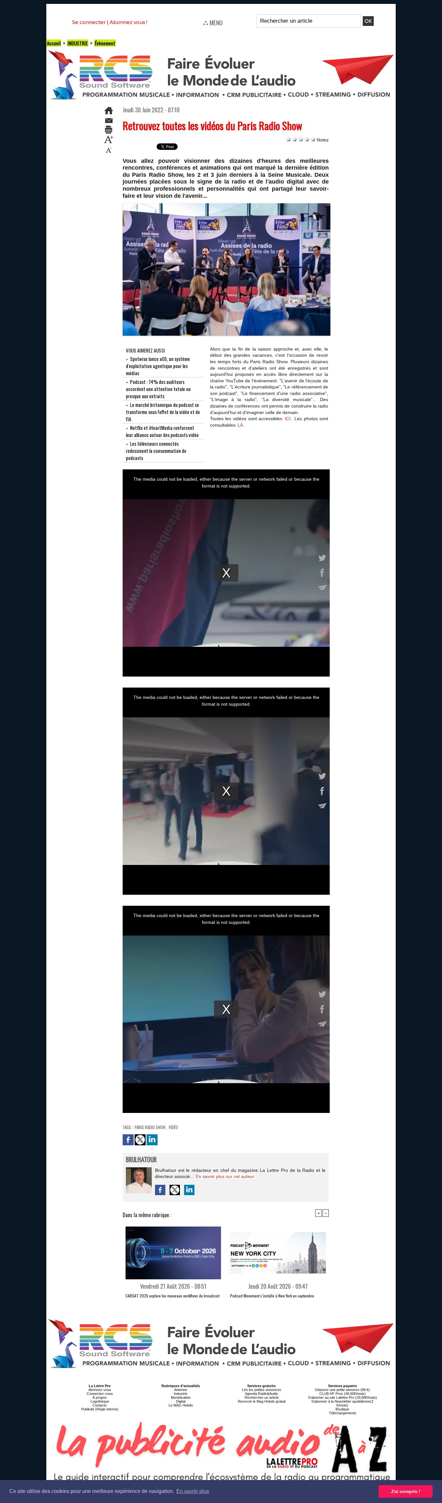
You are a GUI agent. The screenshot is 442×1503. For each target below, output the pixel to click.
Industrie (180, 1394)
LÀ (240, 425)
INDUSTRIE (78, 43)
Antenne (180, 1390)
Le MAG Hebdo (181, 1405)
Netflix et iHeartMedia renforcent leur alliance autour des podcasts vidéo (162, 431)
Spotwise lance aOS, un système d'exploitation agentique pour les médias (158, 365)
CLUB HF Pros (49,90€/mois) (342, 1394)
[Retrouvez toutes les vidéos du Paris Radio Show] (227, 205)
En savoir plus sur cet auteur (225, 1176)
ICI (288, 418)
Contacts (100, 1405)
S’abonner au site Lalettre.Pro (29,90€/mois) (342, 1397)
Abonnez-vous (99, 1390)
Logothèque (100, 1401)
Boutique (342, 1409)
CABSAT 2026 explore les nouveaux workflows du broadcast (172, 1295)
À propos (100, 1397)
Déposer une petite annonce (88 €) (342, 1390)
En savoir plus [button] (192, 1491)
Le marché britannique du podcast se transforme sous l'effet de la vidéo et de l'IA (163, 411)
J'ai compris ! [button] (405, 1491)
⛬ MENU (213, 22)
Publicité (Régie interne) (99, 1409)
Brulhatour (141, 1160)
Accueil (54, 43)
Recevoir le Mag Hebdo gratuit (261, 1401)
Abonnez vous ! (128, 22)
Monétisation (181, 1397)
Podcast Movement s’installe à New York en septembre (272, 1295)
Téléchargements (342, 1413)
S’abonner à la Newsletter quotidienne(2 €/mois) (342, 1403)
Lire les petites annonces (261, 1390)
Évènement (105, 43)
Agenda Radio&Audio (261, 1394)
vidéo (173, 1127)
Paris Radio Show (150, 1127)
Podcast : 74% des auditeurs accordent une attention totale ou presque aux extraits (158, 388)
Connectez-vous (100, 1394)
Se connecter (88, 22)
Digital (180, 1401)
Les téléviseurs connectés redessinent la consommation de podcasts (156, 450)
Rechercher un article (262, 1397)
